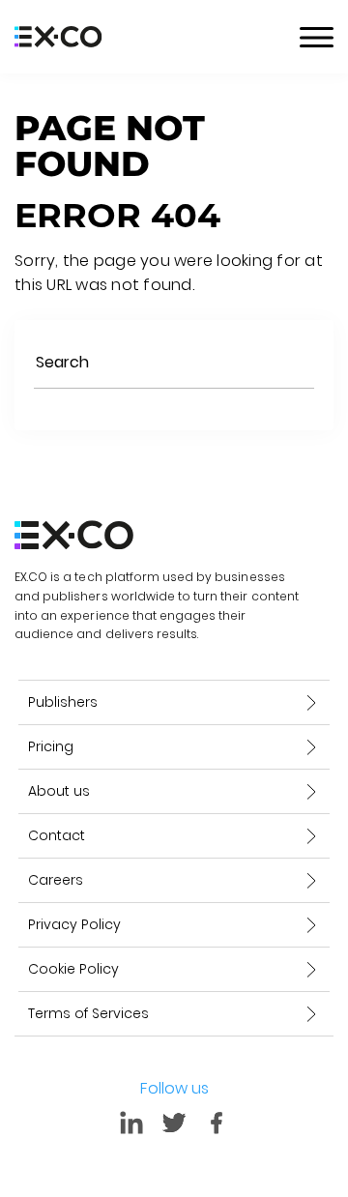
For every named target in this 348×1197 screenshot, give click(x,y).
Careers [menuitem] (55, 880)
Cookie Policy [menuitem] (73, 968)
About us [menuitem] (59, 791)
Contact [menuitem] (56, 835)
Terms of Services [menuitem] (88, 1013)
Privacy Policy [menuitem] (74, 924)
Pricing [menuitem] (50, 746)
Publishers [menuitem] (63, 702)
